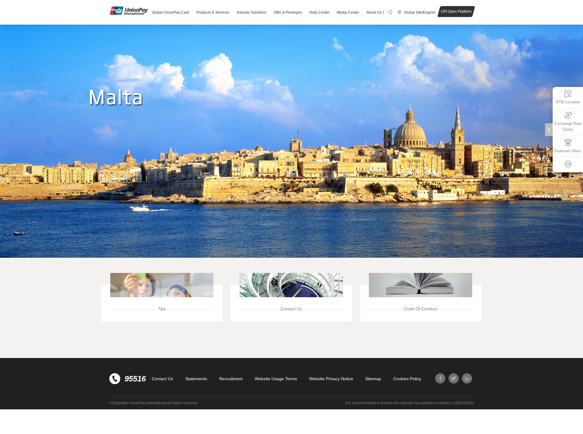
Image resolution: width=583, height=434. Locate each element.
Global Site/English (419, 12)
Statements (196, 378)
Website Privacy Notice (331, 378)
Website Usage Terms (276, 378)
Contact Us (162, 378)
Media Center (348, 12)
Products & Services (213, 12)
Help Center (319, 12)
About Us (374, 12)
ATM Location (568, 102)
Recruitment (231, 378)
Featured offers (567, 150)
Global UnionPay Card (170, 12)
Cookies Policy (407, 378)
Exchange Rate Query (567, 126)
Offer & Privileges (288, 12)
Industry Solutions (251, 12)
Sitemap (373, 378)
